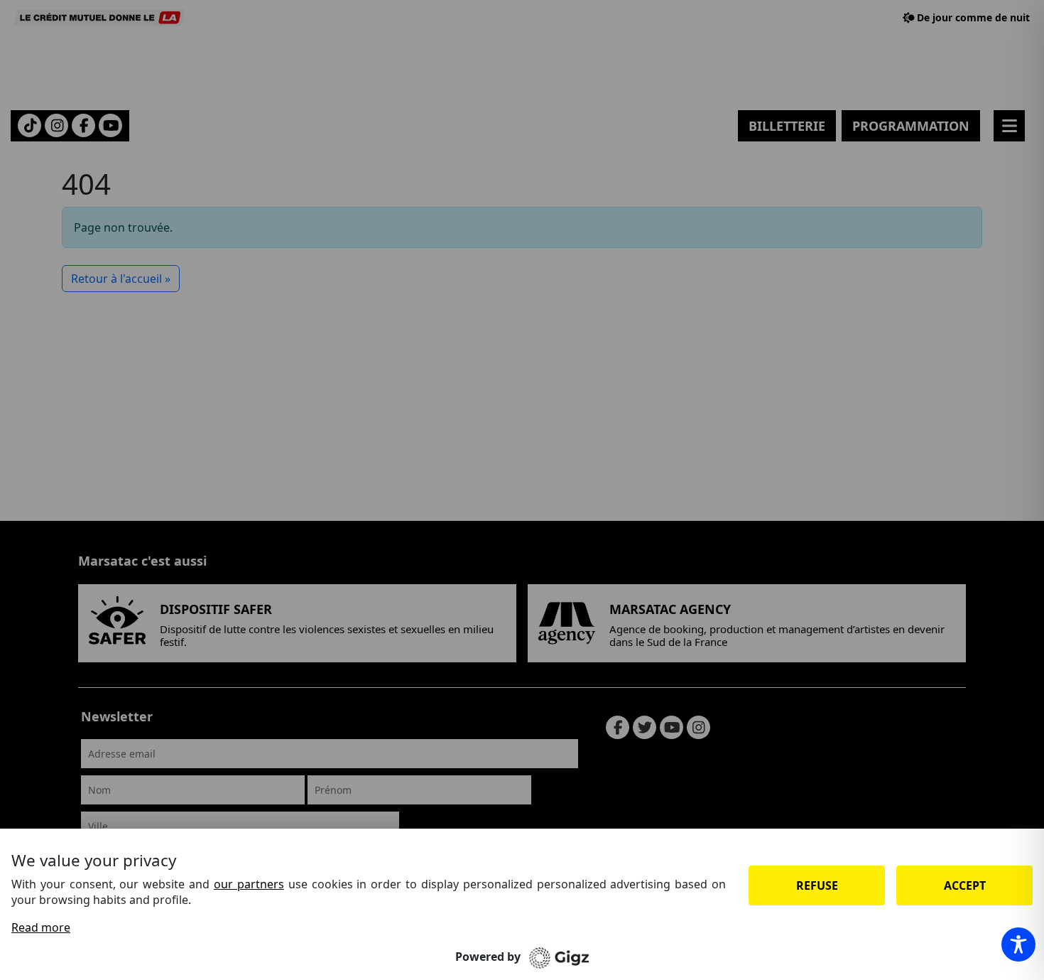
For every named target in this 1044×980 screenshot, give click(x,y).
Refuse (817, 885)
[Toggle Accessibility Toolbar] (1018, 944)
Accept (965, 885)
